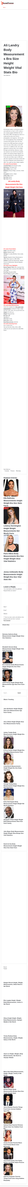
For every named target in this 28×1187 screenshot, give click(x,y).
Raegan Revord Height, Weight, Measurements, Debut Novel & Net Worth (13, 984)
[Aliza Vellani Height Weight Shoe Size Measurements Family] (9, 720)
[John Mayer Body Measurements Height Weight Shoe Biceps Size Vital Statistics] (8, 829)
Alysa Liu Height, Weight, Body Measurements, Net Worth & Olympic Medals (13, 1055)
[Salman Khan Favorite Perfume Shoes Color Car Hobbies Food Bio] (8, 1123)
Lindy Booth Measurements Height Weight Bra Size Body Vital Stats (13, 768)
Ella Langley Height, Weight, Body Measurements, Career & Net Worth (13, 1002)
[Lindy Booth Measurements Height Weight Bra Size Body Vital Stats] (8, 764)
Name (5, 606)
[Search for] (26, 7)
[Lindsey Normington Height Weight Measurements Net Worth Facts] (11, 523)
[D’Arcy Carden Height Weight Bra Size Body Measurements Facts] (9, 748)
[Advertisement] (14, 25)
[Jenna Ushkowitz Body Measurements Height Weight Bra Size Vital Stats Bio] (10, 569)
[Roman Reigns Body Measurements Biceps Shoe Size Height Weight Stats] (9, 1087)
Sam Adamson (7, 75)
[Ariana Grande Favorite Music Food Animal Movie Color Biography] (8, 1141)
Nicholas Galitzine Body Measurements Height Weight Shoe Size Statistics (13, 636)
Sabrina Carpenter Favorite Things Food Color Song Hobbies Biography (14, 1178)
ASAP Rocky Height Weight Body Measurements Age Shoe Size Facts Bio (13, 684)
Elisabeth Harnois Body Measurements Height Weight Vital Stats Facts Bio (13, 648)
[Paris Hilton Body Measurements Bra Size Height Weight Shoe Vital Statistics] (11, 551)
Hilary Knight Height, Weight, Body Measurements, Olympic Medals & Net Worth (13, 1020)
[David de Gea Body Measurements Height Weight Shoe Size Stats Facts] (8, 842)
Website (5, 613)
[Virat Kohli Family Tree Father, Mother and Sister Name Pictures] (8, 1159)
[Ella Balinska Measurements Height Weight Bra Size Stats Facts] (11, 496)
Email (5, 610)
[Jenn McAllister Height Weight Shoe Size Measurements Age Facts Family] (9, 707)
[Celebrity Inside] (7, 3)
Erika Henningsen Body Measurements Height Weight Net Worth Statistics (14, 803)
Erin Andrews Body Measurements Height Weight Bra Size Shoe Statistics (13, 666)
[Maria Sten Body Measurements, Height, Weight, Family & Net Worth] (12, 1070)
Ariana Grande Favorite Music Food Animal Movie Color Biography (13, 1144)
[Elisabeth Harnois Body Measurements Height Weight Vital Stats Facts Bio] (7, 645)
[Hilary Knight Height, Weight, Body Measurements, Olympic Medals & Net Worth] (12, 1016)
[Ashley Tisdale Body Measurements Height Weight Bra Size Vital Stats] (8, 730)
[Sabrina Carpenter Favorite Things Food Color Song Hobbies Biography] (8, 1174)
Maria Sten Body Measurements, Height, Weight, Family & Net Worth (14, 1073)
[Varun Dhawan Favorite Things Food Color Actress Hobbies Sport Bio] (8, 1105)
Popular (5, 968)
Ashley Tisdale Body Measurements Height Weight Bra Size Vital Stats (14, 734)
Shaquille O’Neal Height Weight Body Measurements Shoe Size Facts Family (13, 821)
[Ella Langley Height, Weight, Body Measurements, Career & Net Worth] (12, 998)
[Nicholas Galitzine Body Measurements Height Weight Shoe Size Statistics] (7, 632)
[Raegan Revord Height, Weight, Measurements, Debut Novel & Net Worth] (12, 980)
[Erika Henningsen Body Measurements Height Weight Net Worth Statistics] (9, 800)
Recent (5, 967)
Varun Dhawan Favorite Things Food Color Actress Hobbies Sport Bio (13, 1109)
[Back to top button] (0, 1184)
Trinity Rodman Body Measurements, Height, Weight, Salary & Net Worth (13, 1038)
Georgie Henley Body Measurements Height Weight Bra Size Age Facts (14, 785)
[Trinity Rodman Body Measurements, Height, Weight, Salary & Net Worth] (12, 1034)
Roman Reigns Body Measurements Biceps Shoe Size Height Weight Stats (14, 1091)
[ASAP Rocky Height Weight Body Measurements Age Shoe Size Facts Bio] (7, 680)
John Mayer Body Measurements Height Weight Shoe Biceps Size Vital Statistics (14, 833)
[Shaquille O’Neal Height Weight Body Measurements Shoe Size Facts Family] (9, 817)
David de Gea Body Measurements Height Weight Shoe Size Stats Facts (13, 845)
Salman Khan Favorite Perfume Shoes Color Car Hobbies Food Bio (13, 1127)
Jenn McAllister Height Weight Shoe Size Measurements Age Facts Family (13, 710)
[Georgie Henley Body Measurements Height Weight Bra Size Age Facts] (9, 782)
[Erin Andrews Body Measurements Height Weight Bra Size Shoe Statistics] (7, 663)
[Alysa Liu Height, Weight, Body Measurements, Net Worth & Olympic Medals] (12, 1052)
